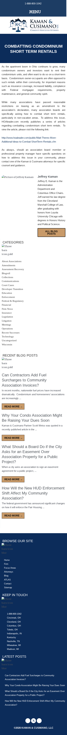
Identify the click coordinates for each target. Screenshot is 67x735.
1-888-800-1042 (33, 3)
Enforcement (8, 297)
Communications (10, 281)
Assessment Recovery (13, 269)
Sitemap (8, 587)
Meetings (6, 324)
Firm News (7, 309)
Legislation (7, 316)
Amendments (8, 265)
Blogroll (6, 273)
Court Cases (8, 285)
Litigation (7, 320)
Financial (6, 305)
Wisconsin (7, 344)
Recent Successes (11, 332)
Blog (6, 575)
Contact (7, 583)
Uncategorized (9, 340)
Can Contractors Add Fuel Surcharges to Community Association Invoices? (24, 380)
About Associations (11, 261)
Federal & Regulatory (13, 301)
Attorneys (8, 572)
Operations (7, 328)
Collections (7, 277)
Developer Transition (12, 289)
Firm (6, 564)
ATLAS (7, 580)
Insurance (7, 313)
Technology (8, 336)
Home (7, 560)
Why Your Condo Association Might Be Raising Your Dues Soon (35, 685)
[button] (33, 12)
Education (7, 293)
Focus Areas (10, 568)
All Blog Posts (51, 232)
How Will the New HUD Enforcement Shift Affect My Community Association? (33, 493)
